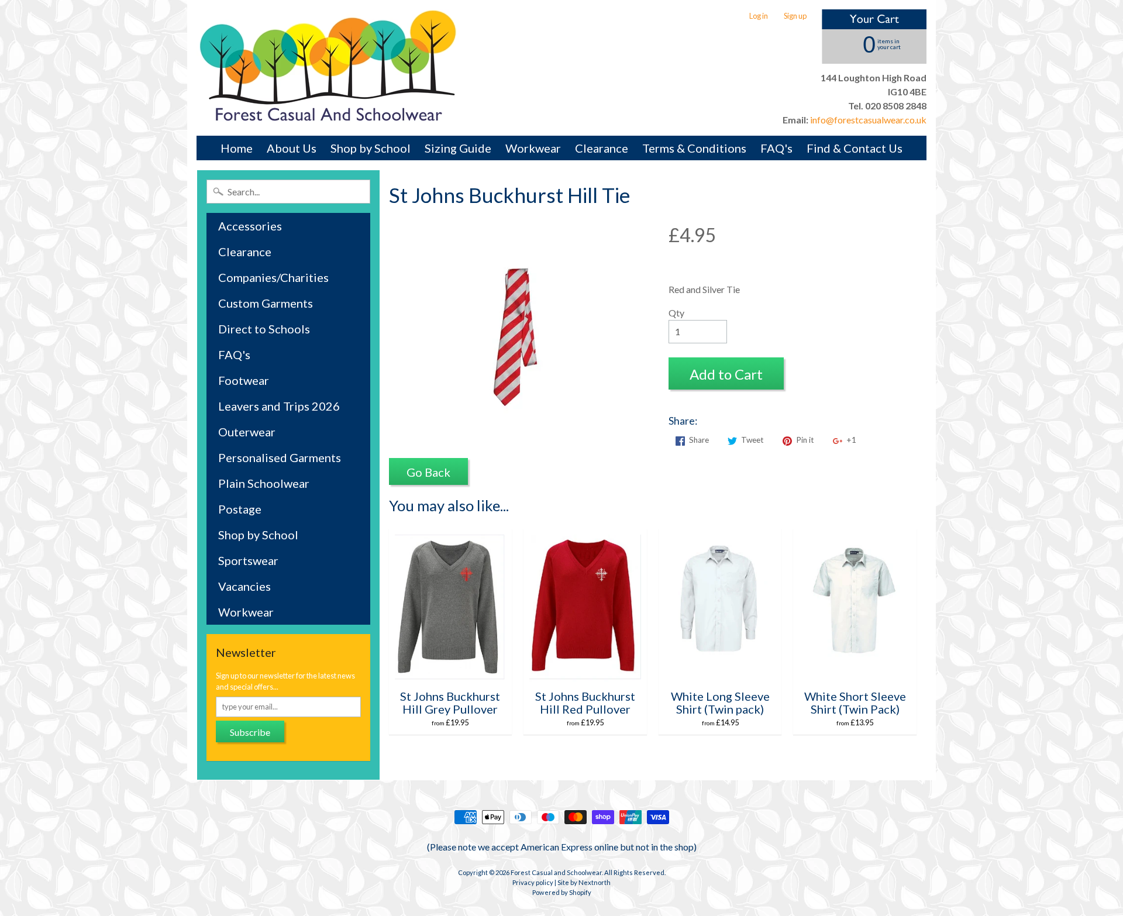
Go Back (428, 472)
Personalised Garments (279, 457)
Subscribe (250, 732)
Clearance (601, 148)
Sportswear (248, 560)
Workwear (533, 148)
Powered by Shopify (561, 892)
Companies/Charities (273, 277)
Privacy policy (532, 882)
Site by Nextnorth (584, 882)
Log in (758, 16)
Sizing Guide (458, 148)
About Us (291, 148)
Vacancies (244, 586)
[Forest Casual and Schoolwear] (328, 67)
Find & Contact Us (854, 148)
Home (237, 148)
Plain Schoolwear (263, 483)
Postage (239, 509)
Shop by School (370, 148)
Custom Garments (265, 303)
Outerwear (246, 432)
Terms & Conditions (694, 148)
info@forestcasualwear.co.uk (867, 119)
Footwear (243, 380)
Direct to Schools (264, 329)
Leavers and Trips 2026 (279, 406)
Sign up (795, 16)
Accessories (250, 226)
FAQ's (776, 148)
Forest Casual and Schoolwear (556, 872)
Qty (676, 312)
